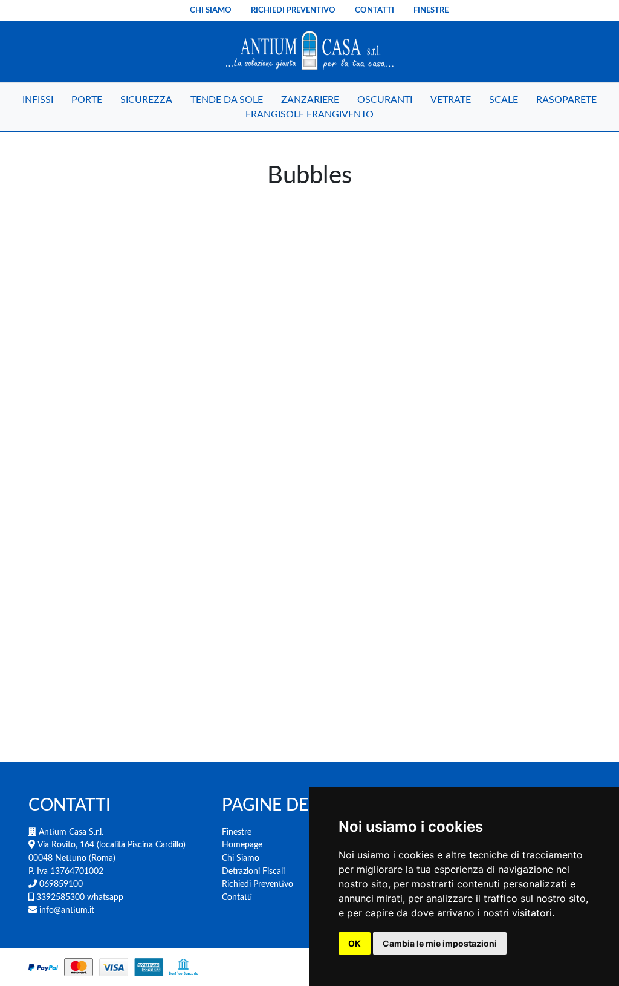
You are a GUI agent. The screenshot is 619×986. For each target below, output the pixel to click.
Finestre (431, 10)
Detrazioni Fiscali (253, 871)
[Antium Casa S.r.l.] (309, 51)
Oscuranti (384, 100)
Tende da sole (226, 100)
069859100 (60, 884)
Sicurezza (146, 100)
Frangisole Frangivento (309, 114)
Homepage (242, 844)
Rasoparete (566, 100)
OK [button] (354, 943)
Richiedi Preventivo (293, 10)
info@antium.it (65, 910)
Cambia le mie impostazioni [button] (440, 943)
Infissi (37, 100)
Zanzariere (310, 100)
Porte (86, 100)
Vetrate (450, 100)
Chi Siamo (211, 10)
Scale (503, 100)
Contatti (374, 10)
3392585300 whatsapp (78, 897)
